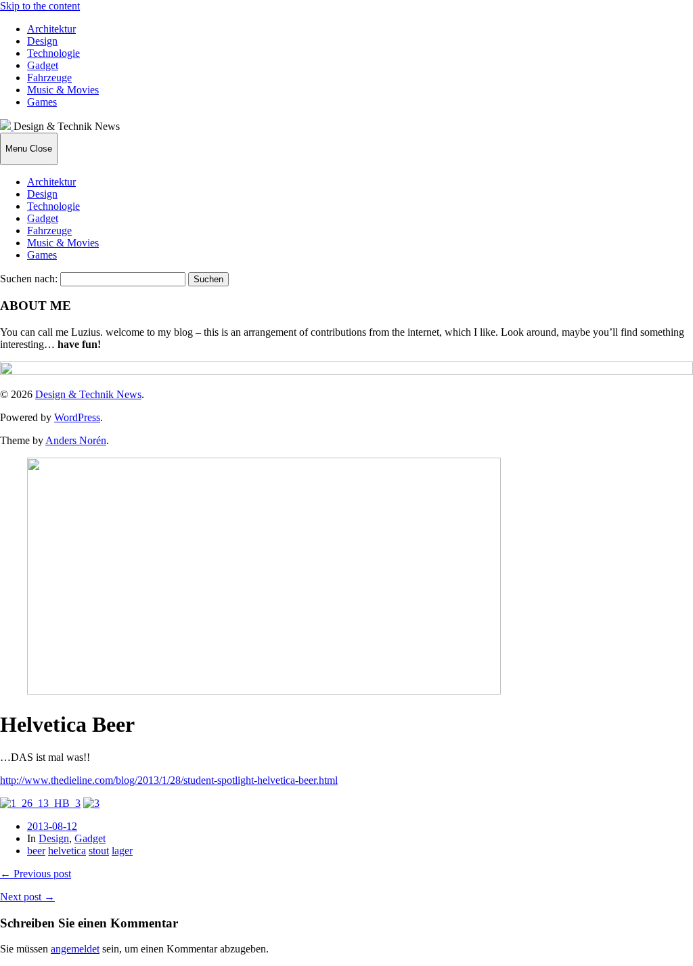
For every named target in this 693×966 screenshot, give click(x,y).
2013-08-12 (52, 826)
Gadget (42, 65)
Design (42, 41)
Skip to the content (40, 6)
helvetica (67, 850)
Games (42, 102)
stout (99, 850)
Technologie (53, 53)
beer (36, 850)
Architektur (51, 29)
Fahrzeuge (49, 77)
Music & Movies (63, 89)
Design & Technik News (88, 394)
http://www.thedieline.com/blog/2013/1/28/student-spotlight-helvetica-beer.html (169, 780)
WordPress (77, 417)
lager (122, 850)
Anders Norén (75, 440)
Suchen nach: (29, 278)
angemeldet (75, 948)
